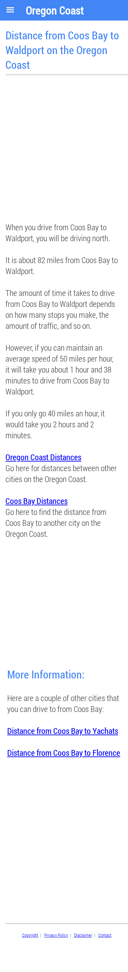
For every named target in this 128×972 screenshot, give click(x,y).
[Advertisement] (64, 149)
